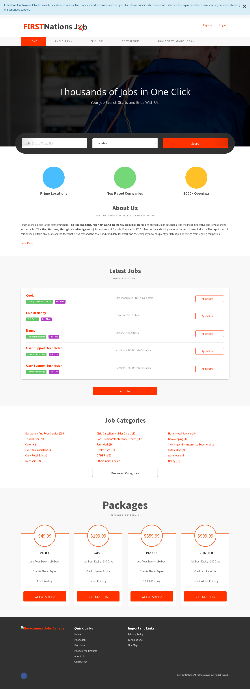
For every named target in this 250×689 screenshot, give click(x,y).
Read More (27, 243)
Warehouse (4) (175, 455)
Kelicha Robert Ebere (36, 336)
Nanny (30, 330)
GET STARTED (45, 597)
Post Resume (130, 41)
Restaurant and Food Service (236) (45, 433)
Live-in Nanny (36, 313)
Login (222, 25)
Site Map (133, 645)
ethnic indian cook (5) (108, 461)
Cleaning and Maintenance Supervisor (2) (190, 444)
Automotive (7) (176, 450)
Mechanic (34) (33, 461)
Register (208, 25)
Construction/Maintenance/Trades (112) (119, 439)
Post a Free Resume (85, 651)
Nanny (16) (173, 461)
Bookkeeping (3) (177, 439)
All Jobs (125, 391)
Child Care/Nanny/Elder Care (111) (115, 433)
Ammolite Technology (36, 354)
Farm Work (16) (104, 444)
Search (195, 143)
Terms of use (135, 640)
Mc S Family (32, 319)
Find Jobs (97, 41)
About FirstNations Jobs (175, 41)
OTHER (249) (103, 455)
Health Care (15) (105, 450)
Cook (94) (30, 444)
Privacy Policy (135, 634)
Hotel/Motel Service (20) (181, 433)
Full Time (60, 301)
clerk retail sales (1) (36, 455)
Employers (63, 41)
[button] (19, 96)
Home (33, 41)
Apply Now (208, 298)
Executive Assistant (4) (38, 450)
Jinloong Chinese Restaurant (39, 301)
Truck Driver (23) (34, 439)
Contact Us (80, 662)
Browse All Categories (125, 473)
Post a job (80, 640)
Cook (30, 295)
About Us (79, 656)
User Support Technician (44, 348)
